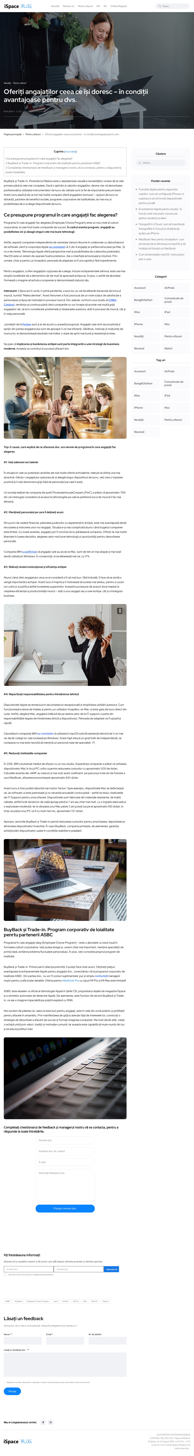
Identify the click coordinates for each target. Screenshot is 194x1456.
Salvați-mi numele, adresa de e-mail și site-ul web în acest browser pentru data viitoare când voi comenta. (48, 1382)
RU (105, 6)
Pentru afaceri (85, 6)
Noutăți (55, 6)
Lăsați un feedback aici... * (16, 1350)
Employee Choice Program (50, 111)
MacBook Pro (71, 980)
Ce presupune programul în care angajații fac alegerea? (38, 158)
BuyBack (29, 111)
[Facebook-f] (43, 1422)
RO (98, 6)
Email (49, 1334)
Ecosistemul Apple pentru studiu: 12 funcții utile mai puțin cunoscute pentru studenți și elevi (160, 213)
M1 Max (77, 111)
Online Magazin (118, 6)
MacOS (102, 111)
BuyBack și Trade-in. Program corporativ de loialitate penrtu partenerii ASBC (52, 163)
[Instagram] (51, 1422)
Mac (93, 111)
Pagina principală (12, 134)
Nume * (8, 1334)
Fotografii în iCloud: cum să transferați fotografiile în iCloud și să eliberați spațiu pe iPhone (162, 228)
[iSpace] (18, 6)
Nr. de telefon (95, 1334)
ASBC (19, 111)
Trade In (111, 111)
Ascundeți (70, 151)
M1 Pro (86, 111)
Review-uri (68, 6)
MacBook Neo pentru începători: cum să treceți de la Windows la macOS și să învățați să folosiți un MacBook (162, 244)
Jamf (69, 111)
